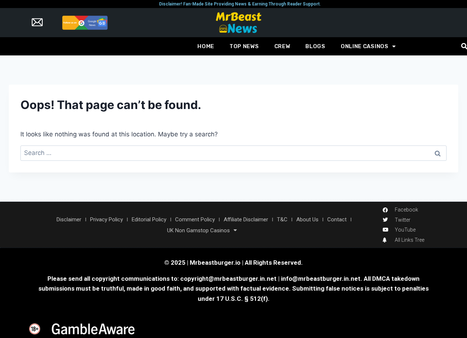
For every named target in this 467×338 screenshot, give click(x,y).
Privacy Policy (106, 219)
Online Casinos (365, 46)
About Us (307, 219)
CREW (282, 46)
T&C (282, 219)
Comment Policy (195, 219)
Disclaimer (69, 219)
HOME (205, 46)
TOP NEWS (244, 46)
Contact (337, 219)
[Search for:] (233, 152)
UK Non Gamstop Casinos (198, 230)
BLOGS (315, 46)
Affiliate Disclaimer (246, 219)
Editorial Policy (149, 219)
